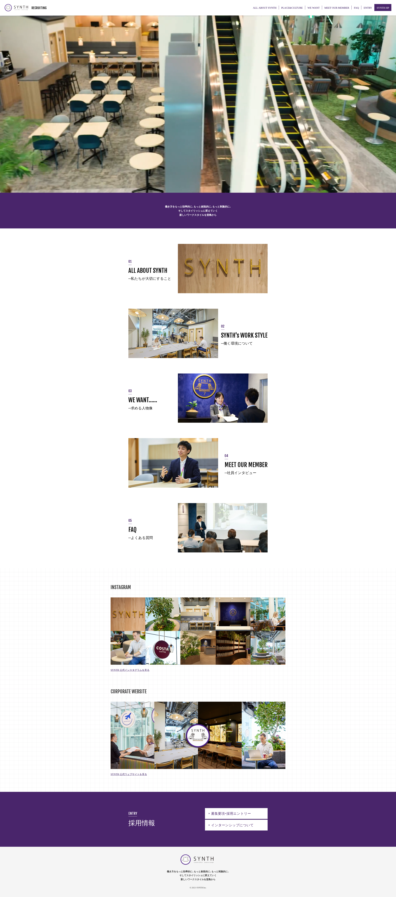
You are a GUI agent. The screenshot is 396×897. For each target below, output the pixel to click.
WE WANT (314, 7)
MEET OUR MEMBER (336, 7)
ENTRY (368, 7)
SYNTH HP (383, 7)
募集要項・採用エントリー (229, 813)
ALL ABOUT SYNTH (264, 7)
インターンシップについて (230, 824)
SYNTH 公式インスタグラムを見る (130, 670)
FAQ (356, 7)
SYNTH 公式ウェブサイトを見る (129, 774)
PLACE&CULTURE (292, 7)
